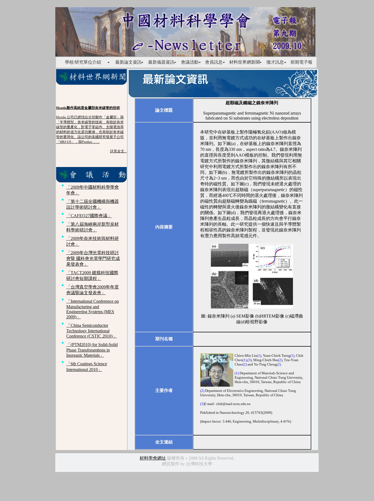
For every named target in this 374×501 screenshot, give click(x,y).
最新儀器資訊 (161, 62)
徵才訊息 (275, 62)
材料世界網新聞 (244, 62)
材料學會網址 (153, 458)
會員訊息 (214, 62)
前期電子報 (301, 62)
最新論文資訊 (128, 62)
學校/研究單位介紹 (83, 62)
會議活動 (189, 62)
